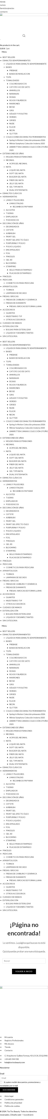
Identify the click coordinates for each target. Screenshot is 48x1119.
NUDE (11, 123)
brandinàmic (29, 1115)
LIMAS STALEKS (16, 203)
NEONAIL (10, 160)
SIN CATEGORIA (10, 336)
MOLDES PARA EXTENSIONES (19, 157)
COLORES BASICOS (18, 84)
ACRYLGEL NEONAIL (18, 163)
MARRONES (14, 103)
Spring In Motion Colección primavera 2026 (27, 140)
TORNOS (10, 290)
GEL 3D (9, 260)
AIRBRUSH (10, 233)
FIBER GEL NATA (16, 180)
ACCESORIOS (9, 310)
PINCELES (10, 256)
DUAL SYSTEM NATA (18, 190)
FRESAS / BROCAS (11, 296)
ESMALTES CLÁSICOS (12, 193)
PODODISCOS (12, 220)
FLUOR (12, 127)
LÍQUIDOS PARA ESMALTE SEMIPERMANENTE (26, 64)
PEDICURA (7, 280)
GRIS (11, 110)
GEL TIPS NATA (16, 187)
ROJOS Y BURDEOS (17, 100)
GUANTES (10, 313)
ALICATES (10, 210)
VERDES (12, 117)
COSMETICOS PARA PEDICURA (20, 283)
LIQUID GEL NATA (17, 170)
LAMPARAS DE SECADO (16, 293)
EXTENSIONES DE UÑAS (13, 153)
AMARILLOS (14, 90)
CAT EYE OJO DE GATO (19, 87)
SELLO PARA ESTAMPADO (20, 270)
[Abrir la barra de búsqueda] (24, 35)
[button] (24, 51)
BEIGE (12, 107)
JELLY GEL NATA (16, 183)
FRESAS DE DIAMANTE (16, 303)
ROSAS (12, 97)
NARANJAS (14, 94)
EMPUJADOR (11, 217)
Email (2, 1073)
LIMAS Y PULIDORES (15, 200)
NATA (8, 167)
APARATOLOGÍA (10, 286)
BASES (9, 67)
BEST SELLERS (9, 57)
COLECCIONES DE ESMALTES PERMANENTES (26, 137)
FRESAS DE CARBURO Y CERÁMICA (21, 299)
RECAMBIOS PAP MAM (23, 206)
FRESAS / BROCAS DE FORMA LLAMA (25, 306)
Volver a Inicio (24, 971)
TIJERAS (9, 213)
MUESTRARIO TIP (14, 316)
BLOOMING (11, 263)
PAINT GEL (11, 236)
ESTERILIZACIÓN (10, 326)
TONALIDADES (12, 80)
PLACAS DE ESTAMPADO (20, 273)
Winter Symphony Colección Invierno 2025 (27, 143)
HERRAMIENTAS (10, 196)
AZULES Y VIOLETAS (18, 114)
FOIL (8, 253)
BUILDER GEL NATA (17, 177)
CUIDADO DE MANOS (12, 323)
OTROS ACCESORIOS (15, 319)
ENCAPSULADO (13, 250)
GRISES (12, 120)
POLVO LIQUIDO (13, 246)
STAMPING (11, 266)
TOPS (8, 77)
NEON (12, 130)
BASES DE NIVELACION (19, 74)
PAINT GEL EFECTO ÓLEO (17, 240)
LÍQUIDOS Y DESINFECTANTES (19, 333)
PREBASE (13, 70)
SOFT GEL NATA (16, 173)
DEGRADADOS (12, 226)
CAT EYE (10, 230)
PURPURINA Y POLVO (15, 243)
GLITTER (13, 133)
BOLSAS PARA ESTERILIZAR (18, 329)
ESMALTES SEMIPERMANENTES (16, 60)
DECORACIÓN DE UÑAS (13, 223)
